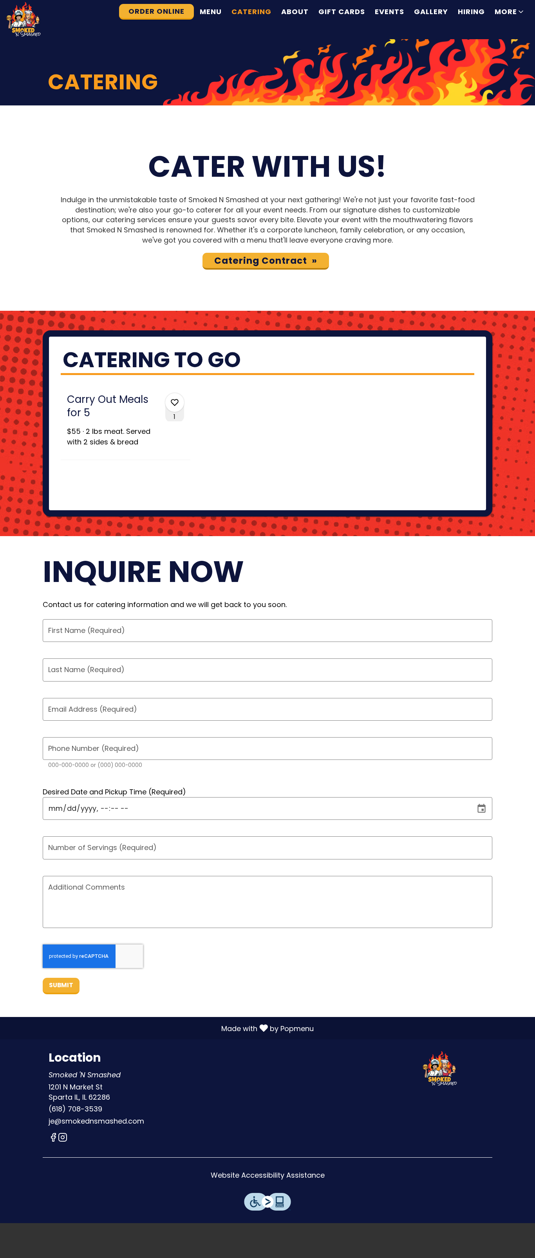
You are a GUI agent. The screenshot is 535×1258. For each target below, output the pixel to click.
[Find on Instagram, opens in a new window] (62, 1138)
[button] (510, 12)
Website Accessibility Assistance (268, 1175)
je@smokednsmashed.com (96, 1121)
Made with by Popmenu (160, 1027)
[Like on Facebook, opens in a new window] (53, 1138)
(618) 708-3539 (75, 1109)
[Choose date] (482, 809)
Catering (251, 11)
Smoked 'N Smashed (441, 1068)
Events (389, 11)
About (295, 11)
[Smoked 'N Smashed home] (41, 19)
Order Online (156, 11)
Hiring (471, 11)
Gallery (431, 11)
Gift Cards (341, 11)
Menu (211, 11)
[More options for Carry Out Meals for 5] (174, 402)
